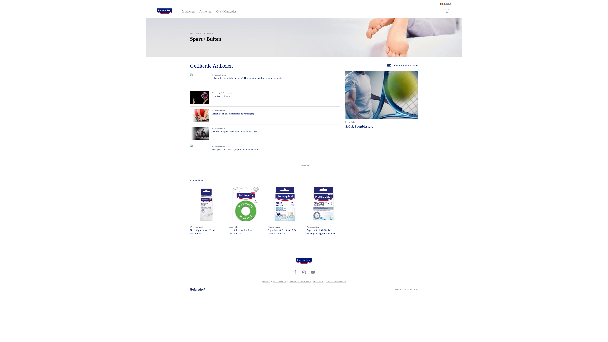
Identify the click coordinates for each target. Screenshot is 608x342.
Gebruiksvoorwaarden (300, 281)
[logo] (165, 11)
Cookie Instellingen (336, 281)
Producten (188, 11)
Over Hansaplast (227, 11)
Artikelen (205, 11)
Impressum (318, 281)
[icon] (295, 272)
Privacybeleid (279, 281)
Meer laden (304, 165)
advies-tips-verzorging (201, 33)
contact (266, 281)
